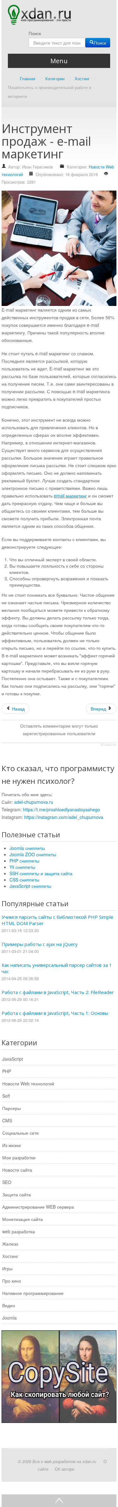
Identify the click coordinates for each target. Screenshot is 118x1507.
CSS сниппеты (24, 879)
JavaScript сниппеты (30, 886)
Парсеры (11, 1108)
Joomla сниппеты (27, 848)
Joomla (9, 1318)
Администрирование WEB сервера (38, 1207)
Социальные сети (20, 1133)
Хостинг (10, 1256)
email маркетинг (70, 495)
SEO (6, 1182)
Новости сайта (17, 1170)
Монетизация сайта (22, 1219)
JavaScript (12, 1059)
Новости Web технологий (28, 1083)
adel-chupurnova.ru (33, 802)
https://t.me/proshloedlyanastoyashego (61, 809)
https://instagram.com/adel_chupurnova (63, 817)
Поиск (35, 33)
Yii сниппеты (22, 867)
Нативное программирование (33, 1293)
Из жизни (11, 1145)
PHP (6, 1071)
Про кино (11, 1281)
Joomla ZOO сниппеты (32, 854)
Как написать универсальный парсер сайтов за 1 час (57, 968)
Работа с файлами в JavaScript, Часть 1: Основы (55, 1013)
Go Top (59, 1500)
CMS (7, 1120)
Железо (10, 1244)
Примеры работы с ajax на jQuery (40, 944)
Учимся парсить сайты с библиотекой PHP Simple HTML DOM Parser (57, 920)
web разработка (18, 1231)
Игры (7, 1268)
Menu (59, 61)
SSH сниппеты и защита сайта (40, 873)
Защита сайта (16, 1194)
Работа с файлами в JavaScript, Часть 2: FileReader (58, 992)
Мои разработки (19, 1157)
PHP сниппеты (24, 860)
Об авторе (64, 1469)
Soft (6, 1096)
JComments (108, 745)
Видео (8, 1305)
